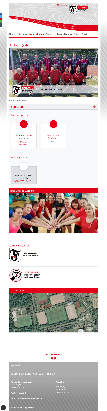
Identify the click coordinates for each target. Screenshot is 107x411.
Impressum (29, 407)
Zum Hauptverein (19, 245)
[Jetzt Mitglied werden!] (53, 210)
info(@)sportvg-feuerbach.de (29, 398)
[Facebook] (1, 14)
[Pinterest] (1, 19)
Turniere (50, 34)
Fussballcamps (64, 34)
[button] (22, 37)
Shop (76, 34)
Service (85, 34)
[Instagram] (55, 358)
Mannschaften (36, 34)
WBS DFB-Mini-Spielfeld (23, 181)
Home (12, 34)
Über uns (22, 34)
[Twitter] (1, 16)
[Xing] (1, 26)
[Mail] (1, 24)
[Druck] (23, 255)
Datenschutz (16, 407)
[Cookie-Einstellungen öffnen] (3, 407)
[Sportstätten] (53, 310)
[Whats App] (1, 21)
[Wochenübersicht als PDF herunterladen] (94, 106)
